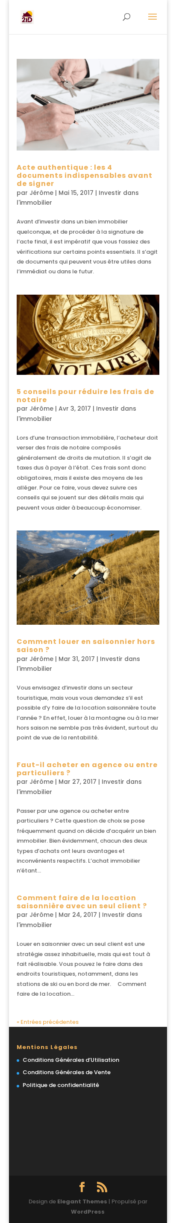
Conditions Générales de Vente (67, 1072)
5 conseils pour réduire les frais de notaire (85, 396)
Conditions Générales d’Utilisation (71, 1060)
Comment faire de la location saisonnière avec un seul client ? (82, 902)
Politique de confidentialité (61, 1085)
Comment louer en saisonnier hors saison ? (86, 646)
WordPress (88, 1212)
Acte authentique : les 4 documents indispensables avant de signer (85, 175)
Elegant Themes (82, 1201)
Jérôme (41, 192)
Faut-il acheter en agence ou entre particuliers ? (87, 769)
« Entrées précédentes (48, 1022)
